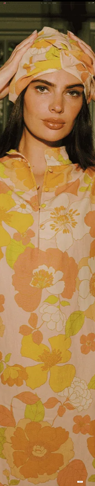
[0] (92, 3)
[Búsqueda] (91, 3)
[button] (80, 482)
